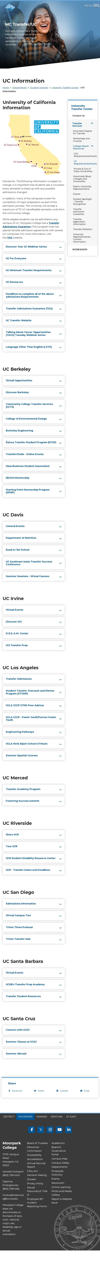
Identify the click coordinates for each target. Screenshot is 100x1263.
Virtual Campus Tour (18, 915)
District (9, 1116)
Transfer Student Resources (23, 996)
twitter (41, 1091)
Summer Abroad (16, 1053)
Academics (58, 1143)
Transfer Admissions (19, 678)
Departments (19, 87)
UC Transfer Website (19, 320)
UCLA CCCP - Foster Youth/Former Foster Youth (31, 719)
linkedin (64, 1091)
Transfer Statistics (82, 229)
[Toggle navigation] (95, 6)
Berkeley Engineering (19, 430)
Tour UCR (11, 846)
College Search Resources (81, 147)
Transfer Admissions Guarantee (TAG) (29, 308)
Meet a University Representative (82, 187)
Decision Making (37, 1175)
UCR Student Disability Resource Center (30, 858)
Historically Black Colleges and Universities (82, 179)
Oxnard (41, 1116)
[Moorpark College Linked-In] (68, 1129)
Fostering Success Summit (22, 800)
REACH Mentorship (17, 477)
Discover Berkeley (17, 392)
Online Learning (61, 1187)
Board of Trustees (37, 1143)
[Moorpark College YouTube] (59, 1129)
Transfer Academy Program (23, 789)
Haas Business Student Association (28, 466)
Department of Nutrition (21, 537)
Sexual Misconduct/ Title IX (37, 1191)
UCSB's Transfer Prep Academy (25, 984)
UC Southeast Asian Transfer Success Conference (29, 563)
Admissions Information (21, 903)
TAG (9, 237)
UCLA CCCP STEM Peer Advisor (25, 705)
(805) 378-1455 (11, 1188)
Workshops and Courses (81, 139)
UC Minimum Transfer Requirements (28, 270)
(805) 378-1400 (11, 1175)
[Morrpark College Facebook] (31, 1129)
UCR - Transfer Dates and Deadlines (28, 870)
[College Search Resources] (92, 146)
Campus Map (59, 1158)
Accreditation (35, 1159)
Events (76, 194)
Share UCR (12, 834)
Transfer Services (77, 124)
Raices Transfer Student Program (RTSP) (31, 442)
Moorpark (25, 1116)
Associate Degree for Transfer (82, 132)
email (86, 1091)
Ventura (57, 1116)
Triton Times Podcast (19, 927)
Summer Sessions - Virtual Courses (27, 576)
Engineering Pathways (20, 731)
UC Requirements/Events (85, 162)
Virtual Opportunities (19, 380)
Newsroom (58, 1183)
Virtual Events (14, 609)
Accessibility (34, 1155)
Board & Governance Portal (59, 1151)
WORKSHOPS (79, 249)
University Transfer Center (65, 87)
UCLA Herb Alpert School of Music (27, 743)
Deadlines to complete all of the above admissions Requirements (30, 295)
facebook (17, 1091)
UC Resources (14, 282)
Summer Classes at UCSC (21, 1041)
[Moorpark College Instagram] (50, 1129)
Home (6, 87)
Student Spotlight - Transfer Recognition (82, 201)
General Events (15, 526)
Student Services (39, 87)
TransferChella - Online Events (24, 454)
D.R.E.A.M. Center (17, 633)
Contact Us (78, 115)
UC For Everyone (16, 258)
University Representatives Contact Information (81, 238)
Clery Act (32, 1171)
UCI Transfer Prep (17, 645)
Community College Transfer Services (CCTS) (29, 405)
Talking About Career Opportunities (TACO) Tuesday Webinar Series (28, 334)
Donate (31, 1179)
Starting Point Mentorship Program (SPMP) (28, 491)
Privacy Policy (35, 1183)
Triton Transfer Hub (18, 939)
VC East (71, 1116)
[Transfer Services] (92, 123)
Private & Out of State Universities (83, 170)
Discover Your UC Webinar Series (26, 246)
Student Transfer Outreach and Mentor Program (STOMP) (30, 692)
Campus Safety (60, 1162)
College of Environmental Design (26, 418)
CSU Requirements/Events (85, 154)
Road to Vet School (17, 549)
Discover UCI (14, 621)
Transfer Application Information (79, 221)
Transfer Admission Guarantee (78, 211)
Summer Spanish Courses (22, 755)
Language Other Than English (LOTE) (29, 347)
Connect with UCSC (18, 1029)
